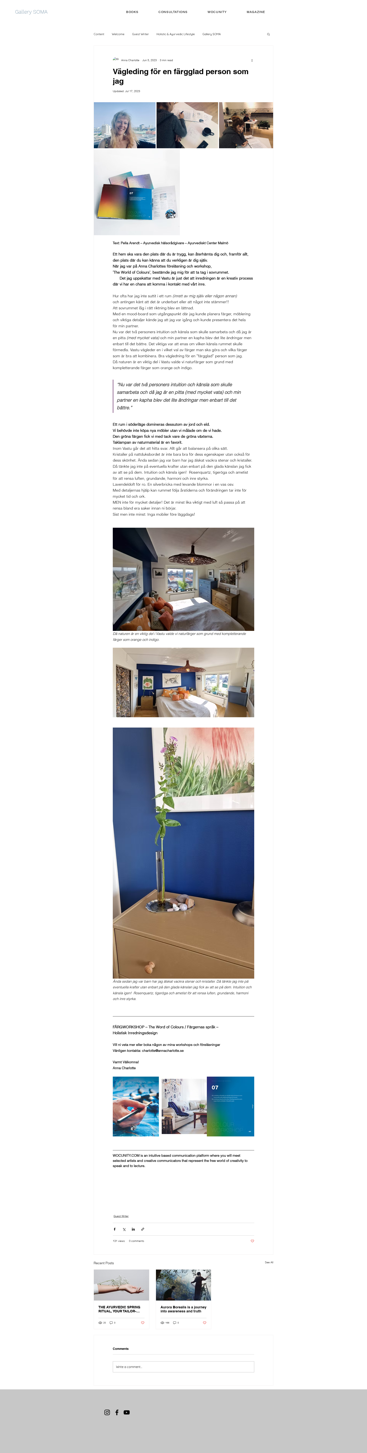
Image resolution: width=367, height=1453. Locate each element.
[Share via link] (143, 1229)
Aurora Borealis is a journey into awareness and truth (183, 1309)
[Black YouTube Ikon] (126, 1412)
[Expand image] (125, 125)
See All (269, 1262)
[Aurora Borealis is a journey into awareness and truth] (183, 1285)
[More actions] (252, 60)
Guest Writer (140, 34)
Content (99, 34)
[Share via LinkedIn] (133, 1229)
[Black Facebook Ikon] (117, 1412)
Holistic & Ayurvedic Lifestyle (176, 34)
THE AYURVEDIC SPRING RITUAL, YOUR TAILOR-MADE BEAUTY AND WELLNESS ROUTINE (119, 1309)
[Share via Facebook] (114, 1229)
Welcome (118, 34)
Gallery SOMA (211, 34)
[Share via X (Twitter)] (124, 1229)
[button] (268, 34)
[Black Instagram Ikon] (107, 1412)
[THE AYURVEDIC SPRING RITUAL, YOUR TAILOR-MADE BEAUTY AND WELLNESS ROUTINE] (121, 1285)
